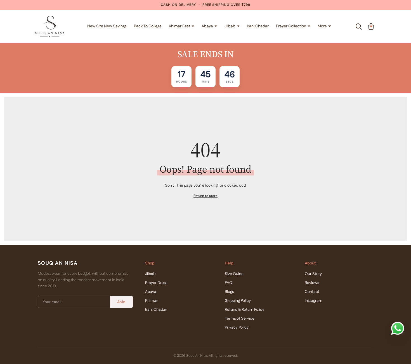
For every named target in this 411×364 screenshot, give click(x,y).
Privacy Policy (237, 327)
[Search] (358, 26)
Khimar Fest (179, 26)
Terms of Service (239, 318)
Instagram (313, 300)
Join (121, 302)
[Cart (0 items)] (371, 26)
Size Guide (234, 274)
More (322, 26)
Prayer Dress (156, 283)
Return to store (205, 196)
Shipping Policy (238, 300)
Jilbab (230, 26)
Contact (312, 292)
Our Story (313, 274)
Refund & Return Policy (244, 309)
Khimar (151, 300)
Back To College (148, 26)
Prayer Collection (291, 26)
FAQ (228, 283)
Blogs (229, 292)
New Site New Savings (107, 26)
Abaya (207, 26)
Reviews (312, 283)
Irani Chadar (258, 26)
